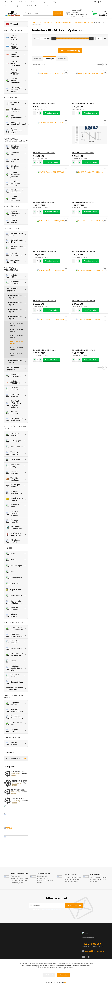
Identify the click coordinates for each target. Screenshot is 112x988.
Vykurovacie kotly (14, 103)
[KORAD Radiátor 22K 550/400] (50, 85)
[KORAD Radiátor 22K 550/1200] (89, 233)
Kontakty (29, 6)
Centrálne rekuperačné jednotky (15, 183)
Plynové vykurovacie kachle (15, 214)
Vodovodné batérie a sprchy (16, 635)
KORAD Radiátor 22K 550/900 (83, 202)
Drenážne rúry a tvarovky (16, 499)
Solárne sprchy (16, 578)
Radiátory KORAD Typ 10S (15, 297)
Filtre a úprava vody (16, 724)
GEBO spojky (15, 441)
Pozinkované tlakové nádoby (16, 717)
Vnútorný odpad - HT (15, 472)
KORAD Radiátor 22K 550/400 (44, 104)
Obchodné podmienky (38, 2)
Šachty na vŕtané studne (16, 492)
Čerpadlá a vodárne (14, 704)
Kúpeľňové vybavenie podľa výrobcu (14, 688)
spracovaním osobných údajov (51, 910)
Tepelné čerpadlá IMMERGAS (14, 55)
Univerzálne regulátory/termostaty (19, 123)
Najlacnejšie (49, 59)
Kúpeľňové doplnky (14, 676)
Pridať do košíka (51, 113)
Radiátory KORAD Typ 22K (15, 317)
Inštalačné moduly (14, 642)
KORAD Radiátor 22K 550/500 (83, 104)
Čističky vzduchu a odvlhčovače (15, 198)
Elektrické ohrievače (14, 389)
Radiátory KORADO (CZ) (15, 375)
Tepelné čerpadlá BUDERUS (14, 46)
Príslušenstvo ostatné (15, 541)
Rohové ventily (16, 648)
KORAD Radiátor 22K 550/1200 (83, 251)
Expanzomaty (15, 459)
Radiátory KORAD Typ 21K (15, 310)
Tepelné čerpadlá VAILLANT (14, 72)
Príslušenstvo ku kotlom (15, 110)
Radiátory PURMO (14, 276)
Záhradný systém (14, 730)
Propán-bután (15, 590)
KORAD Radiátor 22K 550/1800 (44, 350)
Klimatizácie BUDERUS (15, 147)
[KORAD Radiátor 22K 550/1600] (89, 283)
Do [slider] (91, 38)
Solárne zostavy (13, 743)
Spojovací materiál (14, 521)
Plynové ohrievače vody (16, 254)
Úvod (34, 22)
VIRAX (13, 572)
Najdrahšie (62, 59)
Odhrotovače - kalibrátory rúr (16, 602)
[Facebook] (84, 958)
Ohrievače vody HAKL (16, 241)
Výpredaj (14, 24)
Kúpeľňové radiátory (14, 395)
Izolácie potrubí (16, 447)
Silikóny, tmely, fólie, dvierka (16, 534)
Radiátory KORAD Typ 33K (15, 361)
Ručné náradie (16, 596)
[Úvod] (12, 13)
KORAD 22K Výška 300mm (16, 324)
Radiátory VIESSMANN (15, 382)
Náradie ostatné (13, 615)
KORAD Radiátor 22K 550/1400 (44, 301)
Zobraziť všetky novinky (14, 758)
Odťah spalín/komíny (16, 117)
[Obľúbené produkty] (95, 4)
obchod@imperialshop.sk (94, 951)
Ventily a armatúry (14, 453)
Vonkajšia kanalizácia (14, 479)
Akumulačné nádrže (15, 261)
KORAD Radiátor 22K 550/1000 (44, 251)
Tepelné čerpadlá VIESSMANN (15, 81)
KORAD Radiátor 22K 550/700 (83, 153)
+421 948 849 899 (79, 14)
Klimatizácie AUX (15, 160)
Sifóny (13, 661)
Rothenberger (16, 566)
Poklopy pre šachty (15, 486)
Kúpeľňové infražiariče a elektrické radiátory (15, 404)
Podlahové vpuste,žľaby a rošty (16, 668)
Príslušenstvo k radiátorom (16, 419)
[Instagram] (89, 958)
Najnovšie (37, 59)
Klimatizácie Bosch (15, 167)
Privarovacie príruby (15, 466)
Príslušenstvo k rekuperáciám (16, 191)
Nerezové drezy (16, 682)
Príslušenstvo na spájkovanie (16, 528)
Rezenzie (14, 2)
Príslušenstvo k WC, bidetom (16, 654)
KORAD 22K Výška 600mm (16, 349)
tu (65, 983)
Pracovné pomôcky (14, 609)
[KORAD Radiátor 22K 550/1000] (50, 233)
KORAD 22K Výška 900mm (16, 355)
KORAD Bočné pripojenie (12, 289)
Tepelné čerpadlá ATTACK (14, 37)
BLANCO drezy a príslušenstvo (16, 628)
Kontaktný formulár (41, 6)
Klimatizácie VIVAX (15, 154)
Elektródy (14, 584)
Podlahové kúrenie (14, 506)
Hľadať (58, 13)
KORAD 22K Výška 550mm (16, 343)
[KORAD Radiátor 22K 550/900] (89, 184)
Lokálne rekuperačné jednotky (15, 175)
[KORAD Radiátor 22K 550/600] (50, 135)
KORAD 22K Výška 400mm (16, 330)
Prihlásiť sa (72, 905)
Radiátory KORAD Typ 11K (15, 304)
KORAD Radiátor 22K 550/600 (44, 153)
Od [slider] (54, 38)
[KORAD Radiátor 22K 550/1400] (50, 283)
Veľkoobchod (23, 2)
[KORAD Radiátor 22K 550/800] (50, 184)
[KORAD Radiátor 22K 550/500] (89, 85)
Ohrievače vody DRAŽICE (16, 248)
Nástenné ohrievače (14, 413)
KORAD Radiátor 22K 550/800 (44, 202)
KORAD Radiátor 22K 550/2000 (83, 350)
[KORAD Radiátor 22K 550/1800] (50, 332)
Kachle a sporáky (13, 221)
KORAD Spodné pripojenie (13, 368)
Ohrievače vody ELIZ (16, 234)
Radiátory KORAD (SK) (15, 283)
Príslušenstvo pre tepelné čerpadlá (15, 89)
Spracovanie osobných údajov (14, 6)
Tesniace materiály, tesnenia (14, 513)
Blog (6, 2)
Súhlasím (63, 975)
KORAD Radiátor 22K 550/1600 (83, 301)
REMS (12, 554)
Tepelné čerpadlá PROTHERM (15, 63)
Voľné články (52, 2)
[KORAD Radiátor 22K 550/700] (89, 135)
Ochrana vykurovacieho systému (16, 131)
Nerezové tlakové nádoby (16, 710)
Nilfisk (12, 560)
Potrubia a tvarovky (14, 434)
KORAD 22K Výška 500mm (16, 336)
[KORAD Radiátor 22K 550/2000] (89, 332)
